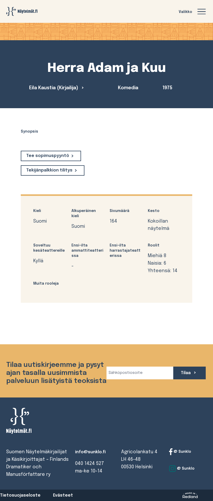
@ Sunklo (181, 452)
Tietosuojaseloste (20, 495)
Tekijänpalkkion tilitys (49, 170)
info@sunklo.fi (90, 452)
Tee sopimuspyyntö (47, 156)
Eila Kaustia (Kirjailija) (54, 88)
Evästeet (63, 495)
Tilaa (186, 373)
